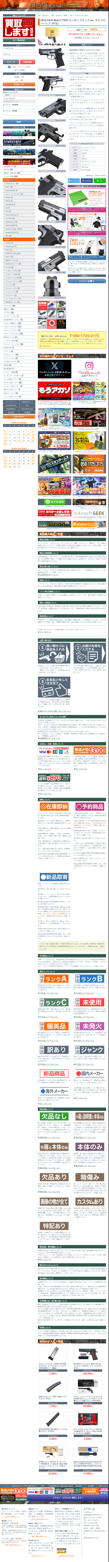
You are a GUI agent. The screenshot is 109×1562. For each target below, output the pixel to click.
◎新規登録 (27, 62)
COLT (8, 187)
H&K (8, 250)
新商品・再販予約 (11, 173)
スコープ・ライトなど (13, 344)
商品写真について (46, 616)
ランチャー (10, 295)
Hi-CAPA (9, 218)
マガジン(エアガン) (11, 330)
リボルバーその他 (13, 278)
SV (7, 208)
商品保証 (11, 412)
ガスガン (8, 180)
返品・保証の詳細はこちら (39, 1536)
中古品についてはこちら (49, 993)
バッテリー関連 (10, 340)
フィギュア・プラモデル (13, 375)
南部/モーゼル (11, 260)
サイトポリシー (46, 632)
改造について (45, 580)
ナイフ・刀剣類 (10, 372)
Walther (9, 243)
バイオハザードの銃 (11, 147)
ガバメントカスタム (14, 194)
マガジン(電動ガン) (12, 323)
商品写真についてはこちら (50, 1137)
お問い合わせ (19, 416)
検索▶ (19, 122)
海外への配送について (48, 602)
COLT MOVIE (11, 190)
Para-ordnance (11, 215)
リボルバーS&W (12, 274)
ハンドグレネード (12, 299)
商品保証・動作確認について (51, 1246)
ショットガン (11, 292)
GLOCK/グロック (13, 264)
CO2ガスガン (11, 183)
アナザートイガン (10, 316)
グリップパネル (10, 358)
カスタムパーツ (10, 354)
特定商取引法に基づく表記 (66, 1555)
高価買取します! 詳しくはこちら (87, 37)
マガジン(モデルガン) (12, 333)
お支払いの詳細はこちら (12, 1516)
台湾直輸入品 (9, 166)
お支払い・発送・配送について (51, 743)
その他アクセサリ (11, 361)
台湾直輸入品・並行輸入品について (53, 1300)
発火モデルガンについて (49, 1265)
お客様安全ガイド (27, 402)
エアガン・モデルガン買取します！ (68, 1497)
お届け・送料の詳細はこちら (13, 1545)
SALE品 (8, 169)
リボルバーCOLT (12, 271)
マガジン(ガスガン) (12, 326)
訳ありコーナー (10, 393)
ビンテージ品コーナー (12, 386)
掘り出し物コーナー (11, 389)
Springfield (10, 204)
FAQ (27, 405)
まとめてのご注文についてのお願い (53, 716)
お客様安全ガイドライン (49, 574)
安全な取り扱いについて (49, 566)
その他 (9, 267)
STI (8, 211)
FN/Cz (9, 257)
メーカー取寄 (10, 176)
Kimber (8, 197)
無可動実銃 (8, 368)
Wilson (8, 201)
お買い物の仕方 (46, 640)
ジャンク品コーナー (12, 396)
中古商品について (46, 955)
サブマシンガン (12, 288)
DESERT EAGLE (12, 253)
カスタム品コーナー (12, 382)
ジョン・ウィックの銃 (12, 137)
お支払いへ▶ (19, 84)
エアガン (8, 312)
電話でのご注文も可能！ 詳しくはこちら (55, 711)
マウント (8, 351)
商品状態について (46, 1109)
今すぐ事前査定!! (19, 40)
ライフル (10, 285)
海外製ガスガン (12, 302)
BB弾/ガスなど (10, 337)
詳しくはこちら (45, 346)
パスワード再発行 (19, 70)
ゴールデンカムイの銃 (12, 156)
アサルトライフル (13, 281)
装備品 (7, 365)
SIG (8, 236)
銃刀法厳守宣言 (11, 405)
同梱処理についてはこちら (50, 738)
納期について (45, 799)
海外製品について (46, 1278)
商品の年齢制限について (49, 553)
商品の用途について (47, 539)
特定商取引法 (11, 409)
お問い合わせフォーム (38, 1555)
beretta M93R (11, 225)
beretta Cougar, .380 (13, 229)
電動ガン (8, 309)
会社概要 (27, 412)
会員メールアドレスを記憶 (21, 67)
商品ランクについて (47, 971)
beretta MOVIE (11, 232)
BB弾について (45, 1327)
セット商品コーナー (12, 379)
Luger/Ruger (10, 246)
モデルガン (9, 306)
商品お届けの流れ (27, 409)
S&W (8, 239)
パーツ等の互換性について (50, 591)
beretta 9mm (11, 222)
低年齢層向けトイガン (12, 319)
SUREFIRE (8, 347)
